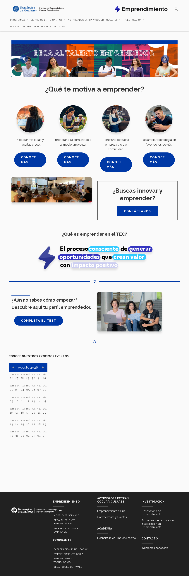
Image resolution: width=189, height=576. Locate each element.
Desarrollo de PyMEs (68, 567)
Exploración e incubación (71, 549)
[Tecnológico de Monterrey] (38, 9)
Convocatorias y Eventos (112, 517)
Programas (18, 20)
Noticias (59, 26)
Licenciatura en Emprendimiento (116, 538)
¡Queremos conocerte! (155, 547)
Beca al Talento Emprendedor (30, 26)
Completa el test (38, 320)
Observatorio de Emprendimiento (151, 513)
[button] (23, 58)
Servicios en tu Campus (47, 20)
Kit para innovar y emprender (66, 530)
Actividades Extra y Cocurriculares (93, 20)
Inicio (58, 510)
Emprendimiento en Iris (111, 511)
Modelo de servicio (66, 515)
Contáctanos (137, 211)
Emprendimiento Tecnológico (64, 560)
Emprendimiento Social (69, 554)
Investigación (132, 20)
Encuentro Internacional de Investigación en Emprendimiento (157, 524)
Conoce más (28, 160)
